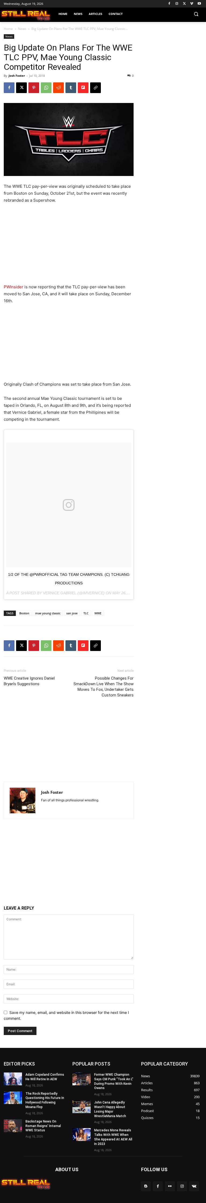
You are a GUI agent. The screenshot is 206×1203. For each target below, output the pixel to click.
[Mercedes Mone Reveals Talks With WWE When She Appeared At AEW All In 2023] (81, 1134)
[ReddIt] (58, 87)
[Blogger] (145, 1186)
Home (8, 28)
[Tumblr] (70, 87)
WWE (97, 613)
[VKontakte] (194, 1186)
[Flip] (83, 87)
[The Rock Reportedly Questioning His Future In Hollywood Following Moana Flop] (13, 1097)
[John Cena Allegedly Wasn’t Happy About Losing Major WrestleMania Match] (81, 1106)
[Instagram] (177, 4)
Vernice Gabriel (59, 593)
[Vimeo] (192, 4)
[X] (184, 4)
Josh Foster (17, 76)
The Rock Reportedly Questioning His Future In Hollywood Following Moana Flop (44, 1100)
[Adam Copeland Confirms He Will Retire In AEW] (13, 1078)
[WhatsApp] (46, 87)
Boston (24, 613)
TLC (86, 613)
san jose (72, 613)
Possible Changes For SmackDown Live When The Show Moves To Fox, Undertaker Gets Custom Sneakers (103, 687)
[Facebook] (169, 4)
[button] (196, 14)
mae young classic (47, 613)
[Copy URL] (95, 87)
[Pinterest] (33, 87)
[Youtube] (199, 4)
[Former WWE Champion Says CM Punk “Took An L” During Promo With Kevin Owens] (81, 1078)
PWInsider (13, 286)
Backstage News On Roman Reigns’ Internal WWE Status (43, 1126)
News (22, 28)
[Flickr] (170, 1186)
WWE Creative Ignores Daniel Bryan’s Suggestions (29, 681)
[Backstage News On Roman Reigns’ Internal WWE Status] (13, 1125)
